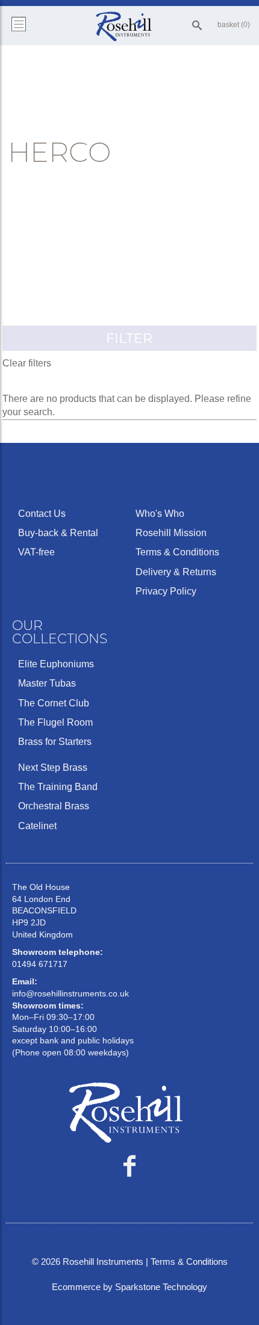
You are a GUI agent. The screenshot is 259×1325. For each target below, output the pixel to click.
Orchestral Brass (53, 806)
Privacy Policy (166, 591)
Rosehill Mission (171, 533)
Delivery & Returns (176, 572)
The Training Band (58, 787)
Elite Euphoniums (56, 664)
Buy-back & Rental (58, 533)
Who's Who (160, 513)
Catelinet (37, 826)
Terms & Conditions (177, 552)
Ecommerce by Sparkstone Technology (129, 1287)
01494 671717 (39, 964)
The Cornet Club (53, 703)
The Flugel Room (55, 722)
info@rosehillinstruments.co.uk (70, 993)
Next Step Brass (52, 767)
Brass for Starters (55, 742)
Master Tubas (47, 683)
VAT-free (36, 552)
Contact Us (42, 513)
